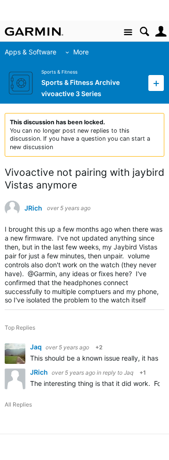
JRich (33, 208)
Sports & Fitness (59, 72)
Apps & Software (30, 52)
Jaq (36, 347)
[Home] (34, 31)
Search (144, 31)
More (81, 52)
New (156, 82)
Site (128, 32)
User (161, 31)
